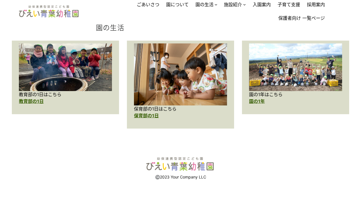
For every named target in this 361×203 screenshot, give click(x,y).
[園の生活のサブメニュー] (216, 4)
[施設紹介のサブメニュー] (244, 4)
